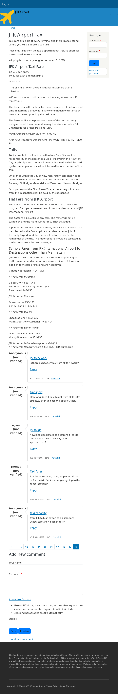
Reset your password (94, 72)
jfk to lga (35, 430)
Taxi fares (36, 471)
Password (93, 51)
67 (57, 546)
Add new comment (22, 639)
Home (12, 27)
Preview (24, 631)
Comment (14, 574)
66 (51, 546)
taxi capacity (38, 513)
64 (39, 546)
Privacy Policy (51, 686)
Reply (33, 369)
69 (70, 546)
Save (13, 631)
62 (26, 546)
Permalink (55, 378)
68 (63, 546)
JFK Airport (21, 12)
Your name (15, 562)
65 (45, 546)
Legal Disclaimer (68, 686)
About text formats (20, 599)
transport (36, 392)
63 (33, 546)
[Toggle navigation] (114, 17)
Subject (13, 618)
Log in (5, 4)
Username (94, 40)
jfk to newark (38, 358)
